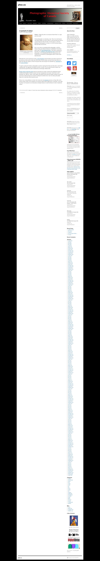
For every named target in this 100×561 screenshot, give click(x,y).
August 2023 (70, 285)
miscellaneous (70, 494)
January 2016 (70, 397)
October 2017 (70, 371)
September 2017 (70, 372)
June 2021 (69, 317)
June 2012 (69, 449)
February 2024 (70, 277)
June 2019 (69, 346)
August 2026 (70, 240)
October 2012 (70, 445)
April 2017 (70, 378)
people (69, 497)
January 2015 (70, 412)
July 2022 (69, 301)
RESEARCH (75, 23)
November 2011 (70, 457)
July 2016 (69, 390)
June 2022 (69, 302)
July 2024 (69, 271)
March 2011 (70, 467)
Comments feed (70, 509)
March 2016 (70, 394)
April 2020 (70, 334)
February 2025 (70, 263)
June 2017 (69, 376)
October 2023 (70, 282)
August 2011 (70, 461)
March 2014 (70, 424)
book (69, 482)
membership (70, 493)
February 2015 (70, 410)
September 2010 (70, 472)
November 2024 (70, 266)
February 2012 (70, 454)
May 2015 (69, 407)
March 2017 (70, 380)
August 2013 (70, 433)
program (69, 500)
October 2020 (70, 327)
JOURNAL (44, 23)
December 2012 (70, 443)
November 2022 (70, 296)
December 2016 (70, 383)
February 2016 (70, 396)
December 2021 (70, 309)
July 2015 (69, 404)
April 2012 (70, 451)
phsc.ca (22, 4)
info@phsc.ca (69, 54)
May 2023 (69, 288)
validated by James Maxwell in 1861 (48, 51)
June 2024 (69, 272)
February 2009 (70, 473)
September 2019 (70, 343)
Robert (30, 32)
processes (50, 90)
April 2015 (70, 408)
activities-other (70, 480)
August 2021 (70, 314)
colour (39, 90)
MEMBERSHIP (50, 23)
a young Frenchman (40, 58)
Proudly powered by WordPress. (73, 557)
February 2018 (70, 366)
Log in (69, 507)
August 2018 (70, 359)
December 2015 (70, 398)
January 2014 (70, 426)
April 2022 (70, 304)
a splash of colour (71, 229)
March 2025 (70, 261)
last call (61, 28)
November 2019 (70, 340)
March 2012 (70, 452)
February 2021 (70, 322)
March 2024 (70, 276)
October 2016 (70, 386)
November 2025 (70, 251)
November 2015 (70, 399)
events (69, 484)
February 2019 (70, 351)
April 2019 (70, 349)
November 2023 (70, 281)
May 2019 (69, 348)
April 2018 (70, 364)
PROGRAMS (69, 23)
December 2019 (70, 339)
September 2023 (70, 283)
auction (69, 481)
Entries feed (70, 508)
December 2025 (70, 250)
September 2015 (70, 402)
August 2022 (70, 300)
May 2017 (69, 377)
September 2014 (70, 417)
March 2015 (70, 409)
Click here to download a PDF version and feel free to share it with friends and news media (73, 168)
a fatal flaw (70, 232)
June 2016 (69, 391)
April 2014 (70, 423)
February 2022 (70, 307)
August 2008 (70, 475)
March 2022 (70, 306)
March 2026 (70, 246)
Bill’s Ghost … (70, 230)
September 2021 (70, 313)
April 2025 (70, 260)
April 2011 (70, 466)
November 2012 (70, 444)
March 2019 (70, 350)
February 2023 (70, 292)
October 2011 (70, 459)
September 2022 (70, 298)
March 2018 (70, 365)
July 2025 (69, 256)
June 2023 (69, 287)
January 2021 (70, 323)
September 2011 (70, 460)
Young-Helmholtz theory (46, 50)
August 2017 (70, 373)
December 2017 (70, 369)
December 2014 (70, 413)
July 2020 (69, 330)
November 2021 (70, 311)
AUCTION (30, 23)
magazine (69, 492)
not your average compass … (72, 233)
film (68, 487)
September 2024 (70, 269)
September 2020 (70, 328)
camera (69, 483)
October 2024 (70, 267)
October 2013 (70, 430)
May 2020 (69, 333)
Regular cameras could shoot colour (26, 71)
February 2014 (70, 425)
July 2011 (69, 462)
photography (42, 90)
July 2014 (69, 419)
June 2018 (69, 361)
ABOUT (24, 23)
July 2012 (69, 447)
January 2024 (70, 279)
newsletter (69, 496)
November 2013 (70, 429)
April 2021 (70, 319)
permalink (60, 90)
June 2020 (69, 332)
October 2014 (70, 415)
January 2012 (70, 455)
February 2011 (70, 468)
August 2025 (70, 255)
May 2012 (69, 450)
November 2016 (70, 385)
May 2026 (69, 244)
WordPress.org (70, 510)
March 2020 (70, 335)
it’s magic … (70, 234)
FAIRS (39, 23)
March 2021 (70, 320)
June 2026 (69, 243)
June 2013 (69, 435)
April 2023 (70, 290)
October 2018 (70, 356)
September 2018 (70, 357)
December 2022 (70, 295)
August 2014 (70, 418)
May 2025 (69, 259)
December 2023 (70, 280)
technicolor (46, 80)
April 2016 (70, 393)
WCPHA (69, 503)
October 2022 (70, 297)
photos (46, 90)
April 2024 (70, 275)
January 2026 (70, 249)
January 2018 (70, 367)
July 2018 (69, 360)
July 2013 (69, 434)
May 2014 (69, 422)
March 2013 (70, 439)
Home (21, 23)
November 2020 (70, 325)
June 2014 (69, 420)
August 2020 (70, 329)
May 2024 (69, 274)
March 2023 (70, 291)
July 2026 (69, 242)
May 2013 (69, 436)
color (36, 90)
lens (68, 491)
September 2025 (70, 254)
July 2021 (69, 316)
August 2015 (70, 403)
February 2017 (70, 381)
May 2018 (69, 362)
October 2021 (70, 312)
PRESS (63, 23)
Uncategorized (70, 502)
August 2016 (70, 388)
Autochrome (58, 61)
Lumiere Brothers (24, 62)
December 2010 (70, 470)
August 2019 (70, 344)
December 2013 (70, 428)
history (30, 90)
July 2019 (69, 345)
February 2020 (70, 336)
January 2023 (70, 293)
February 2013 (70, 440)
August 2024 (70, 270)
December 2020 (70, 324)
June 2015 (69, 406)
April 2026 (70, 245)
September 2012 (70, 446)
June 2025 (69, 258)
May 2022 (69, 303)
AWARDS (35, 23)
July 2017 (69, 375)
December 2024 (70, 265)
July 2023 (69, 286)
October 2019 (70, 341)
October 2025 (70, 253)
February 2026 (70, 248)
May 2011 (69, 465)
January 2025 (70, 264)
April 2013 (70, 438)
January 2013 (70, 441)
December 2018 (70, 354)
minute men (22, 28)
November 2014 (70, 414)
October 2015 (70, 401)
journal (69, 489)
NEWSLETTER (58, 23)
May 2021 (69, 318)
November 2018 (70, 355)
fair (68, 486)
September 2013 (70, 431)
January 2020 (70, 338)
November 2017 (70, 370)
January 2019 (70, 353)
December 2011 (70, 456)
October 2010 (70, 471)
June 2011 (69, 463)
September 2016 (70, 387)
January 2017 (70, 382)
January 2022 (70, 308)
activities (69, 478)
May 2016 (69, 392)
